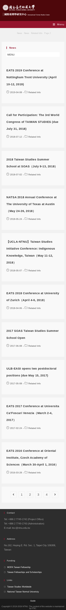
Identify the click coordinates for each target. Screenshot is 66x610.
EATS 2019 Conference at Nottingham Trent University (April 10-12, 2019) (31, 77)
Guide (33, 601)
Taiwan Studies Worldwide (19, 587)
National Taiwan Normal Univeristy (23, 591)
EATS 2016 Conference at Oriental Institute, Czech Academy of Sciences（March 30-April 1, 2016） (32, 457)
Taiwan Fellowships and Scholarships (24, 572)
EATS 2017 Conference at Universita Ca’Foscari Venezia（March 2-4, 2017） (32, 413)
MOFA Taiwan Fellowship (18, 567)
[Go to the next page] (55, 494)
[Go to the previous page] (13, 494)
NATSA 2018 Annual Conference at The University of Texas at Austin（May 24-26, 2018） (31, 204)
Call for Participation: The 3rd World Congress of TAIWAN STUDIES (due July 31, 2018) (32, 121)
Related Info (34, 92)
